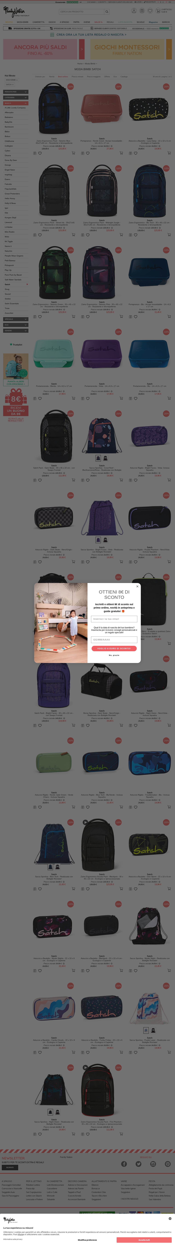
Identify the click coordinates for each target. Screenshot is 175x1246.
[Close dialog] (137, 586)
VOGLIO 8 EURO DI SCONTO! (114, 648)
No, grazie (114, 655)
